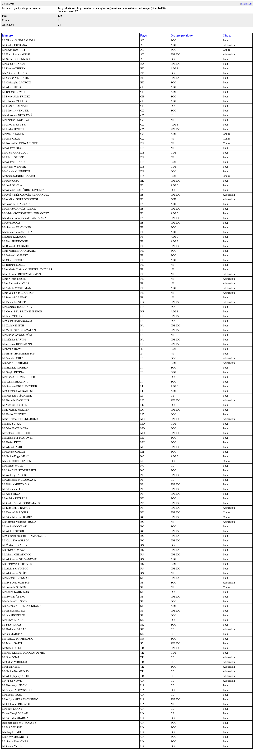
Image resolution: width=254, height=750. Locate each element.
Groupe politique (182, 35)
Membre (7, 35)
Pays (143, 35)
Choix (227, 35)
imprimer (246, 3)
